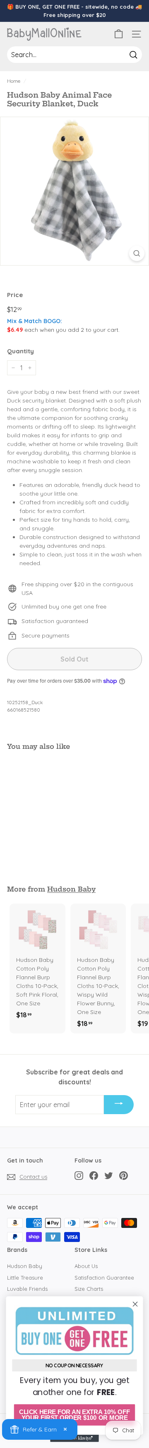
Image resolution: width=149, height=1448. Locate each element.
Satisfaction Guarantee (104, 1277)
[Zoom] (136, 253)
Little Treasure (25, 1277)
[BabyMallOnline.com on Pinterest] (123, 1175)
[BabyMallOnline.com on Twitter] (108, 1175)
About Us (86, 1266)
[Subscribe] (119, 1104)
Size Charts (88, 1288)
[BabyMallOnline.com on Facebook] (93, 1175)
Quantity (20, 351)
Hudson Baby (71, 889)
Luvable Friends (27, 1288)
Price (15, 295)
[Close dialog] (135, 1304)
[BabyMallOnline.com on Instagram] (78, 1175)
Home (13, 81)
